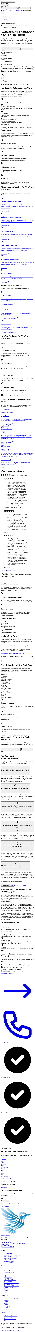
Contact (6, 1290)
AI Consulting (8, 1281)
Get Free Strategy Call (18, 653)
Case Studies (11, 8)
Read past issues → (6, 1206)
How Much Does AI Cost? (11, 1283)
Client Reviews (8, 1277)
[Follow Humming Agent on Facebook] (8, 1245)
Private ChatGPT (8, 1259)
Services (3, 6)
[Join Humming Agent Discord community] (3, 1245)
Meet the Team (8, 1270)
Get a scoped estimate (10, 1319)
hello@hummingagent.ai (10, 1316)
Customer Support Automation (12, 1255)
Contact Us (4, 1312)
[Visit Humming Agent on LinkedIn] (1, 1245)
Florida (6, 1304)
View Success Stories (26, 49)
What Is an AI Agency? (10, 1287)
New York (7, 1306)
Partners (28, 8)
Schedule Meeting (27, 10)
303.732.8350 (8, 1317)
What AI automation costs (8, 464)
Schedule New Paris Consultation (9, 49)
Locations (7, 17)
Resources (21, 8)
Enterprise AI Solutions (10, 1258)
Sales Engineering (9, 1261)
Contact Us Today (27, 750)
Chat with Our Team (8, 885)
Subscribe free (4, 1200)
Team (7, 3)
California (6, 1301)
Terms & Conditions (6, 1330)
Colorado (6, 1300)
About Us (6, 1269)
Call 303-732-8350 (21, 885)
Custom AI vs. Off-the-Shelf (11, 1286)
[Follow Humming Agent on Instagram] (5, 1245)
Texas (5, 1303)
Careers (3, 10)
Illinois (6, 1307)
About (2, 3)
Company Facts (8, 1278)
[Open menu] (2, 12)
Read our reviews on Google (8, 570)
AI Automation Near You (11, 1298)
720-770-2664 (15, 10)
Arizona (6, 1309)
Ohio (5, 19)
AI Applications (8, 1262)
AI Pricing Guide (8, 1284)
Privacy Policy (16, 1330)
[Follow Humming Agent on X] (6, 1245)
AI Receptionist (8, 1253)
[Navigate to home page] (8, 2)
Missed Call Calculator (10, 1280)
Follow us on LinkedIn (8, 1247)
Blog (17, 8)
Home (5, 16)
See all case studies (6, 462)
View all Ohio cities (6, 1178)
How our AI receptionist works (21, 462)
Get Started (4, 1187)
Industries (3, 8)
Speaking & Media (9, 1272)
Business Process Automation (12, 1256)
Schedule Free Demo (6, 653)
